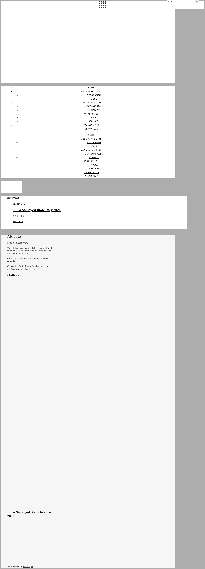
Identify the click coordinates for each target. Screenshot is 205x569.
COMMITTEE (91, 129)
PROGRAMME (94, 95)
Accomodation (94, 106)
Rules (94, 118)
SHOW (94, 99)
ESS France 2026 (91, 91)
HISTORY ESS (91, 114)
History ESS (19, 203)
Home (91, 88)
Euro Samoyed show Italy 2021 (37, 210)
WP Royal (28, 566)
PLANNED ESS (91, 125)
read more (18, 221)
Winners (94, 121)
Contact (94, 110)
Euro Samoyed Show (12, 10)
